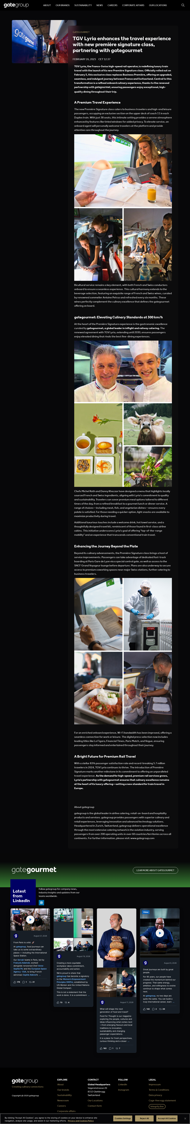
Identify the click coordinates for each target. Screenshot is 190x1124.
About (47, 5)
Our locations (158, 5)
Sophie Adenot (30, 975)
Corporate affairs (133, 5)
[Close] (185, 1118)
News (99, 5)
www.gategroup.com (142, 838)
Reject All (144, 1118)
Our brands (63, 5)
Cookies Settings (123, 1118)
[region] (95, 1118)
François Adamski (22, 963)
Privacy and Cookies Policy (81, 1121)
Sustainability (83, 5)
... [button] (40, 975)
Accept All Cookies (167, 1118)
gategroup (21, 946)
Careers (112, 5)
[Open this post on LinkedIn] (30, 947)
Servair (21, 960)
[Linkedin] (41, 902)
